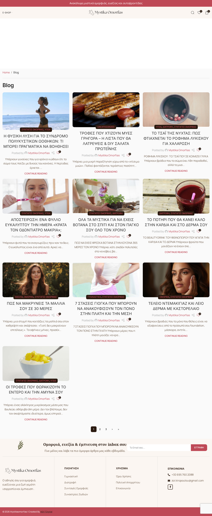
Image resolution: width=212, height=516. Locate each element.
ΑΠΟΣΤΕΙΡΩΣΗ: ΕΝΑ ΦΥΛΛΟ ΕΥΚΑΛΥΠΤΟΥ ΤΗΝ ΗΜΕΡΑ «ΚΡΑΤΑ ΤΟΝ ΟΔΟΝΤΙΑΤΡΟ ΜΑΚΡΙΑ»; (36, 224)
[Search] (192, 12)
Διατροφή (168, 126)
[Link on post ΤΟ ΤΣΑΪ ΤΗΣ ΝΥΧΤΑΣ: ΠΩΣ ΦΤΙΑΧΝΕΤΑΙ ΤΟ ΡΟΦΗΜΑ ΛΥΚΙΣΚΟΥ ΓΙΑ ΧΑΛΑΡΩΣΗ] (176, 109)
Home (6, 72)
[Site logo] (106, 12)
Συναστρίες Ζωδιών (76, 494)
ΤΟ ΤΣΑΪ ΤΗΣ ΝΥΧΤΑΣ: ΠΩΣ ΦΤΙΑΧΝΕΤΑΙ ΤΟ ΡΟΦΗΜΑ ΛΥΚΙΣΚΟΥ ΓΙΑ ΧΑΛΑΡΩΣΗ (176, 138)
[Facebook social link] (170, 487)
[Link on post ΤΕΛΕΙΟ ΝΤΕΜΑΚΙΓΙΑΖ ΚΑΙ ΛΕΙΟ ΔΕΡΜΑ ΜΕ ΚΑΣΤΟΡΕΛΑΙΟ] (176, 280)
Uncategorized (105, 126)
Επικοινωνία (123, 488)
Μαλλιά (19, 296)
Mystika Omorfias (39, 153)
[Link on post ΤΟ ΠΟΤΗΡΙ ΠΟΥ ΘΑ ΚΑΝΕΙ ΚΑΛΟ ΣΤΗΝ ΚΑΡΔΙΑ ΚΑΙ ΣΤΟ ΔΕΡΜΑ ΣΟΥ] (176, 196)
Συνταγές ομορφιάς (33, 129)
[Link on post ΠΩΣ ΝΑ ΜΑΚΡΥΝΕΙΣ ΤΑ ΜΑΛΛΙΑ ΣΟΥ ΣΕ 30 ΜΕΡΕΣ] (36, 280)
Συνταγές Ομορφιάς (76, 488)
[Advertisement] (106, 43)
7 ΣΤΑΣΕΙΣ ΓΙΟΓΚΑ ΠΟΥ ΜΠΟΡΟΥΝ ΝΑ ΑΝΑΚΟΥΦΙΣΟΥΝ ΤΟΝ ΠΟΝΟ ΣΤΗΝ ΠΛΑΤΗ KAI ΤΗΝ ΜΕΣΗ (106, 308)
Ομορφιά (29, 296)
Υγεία (47, 129)
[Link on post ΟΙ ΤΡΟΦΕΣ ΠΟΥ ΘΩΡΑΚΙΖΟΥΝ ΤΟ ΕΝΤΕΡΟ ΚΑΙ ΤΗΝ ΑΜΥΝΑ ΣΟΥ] (36, 363)
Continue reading (35, 173)
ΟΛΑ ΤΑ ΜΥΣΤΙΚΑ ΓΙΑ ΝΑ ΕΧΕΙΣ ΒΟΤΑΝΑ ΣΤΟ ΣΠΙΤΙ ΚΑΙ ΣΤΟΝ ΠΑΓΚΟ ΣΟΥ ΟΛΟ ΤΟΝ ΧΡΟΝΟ (106, 224)
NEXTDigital (46, 511)
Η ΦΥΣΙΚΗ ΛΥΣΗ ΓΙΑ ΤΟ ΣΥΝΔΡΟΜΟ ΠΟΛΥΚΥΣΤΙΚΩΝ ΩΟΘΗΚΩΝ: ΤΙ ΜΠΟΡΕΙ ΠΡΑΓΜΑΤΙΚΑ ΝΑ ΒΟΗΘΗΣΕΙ (36, 141)
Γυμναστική (94, 296)
